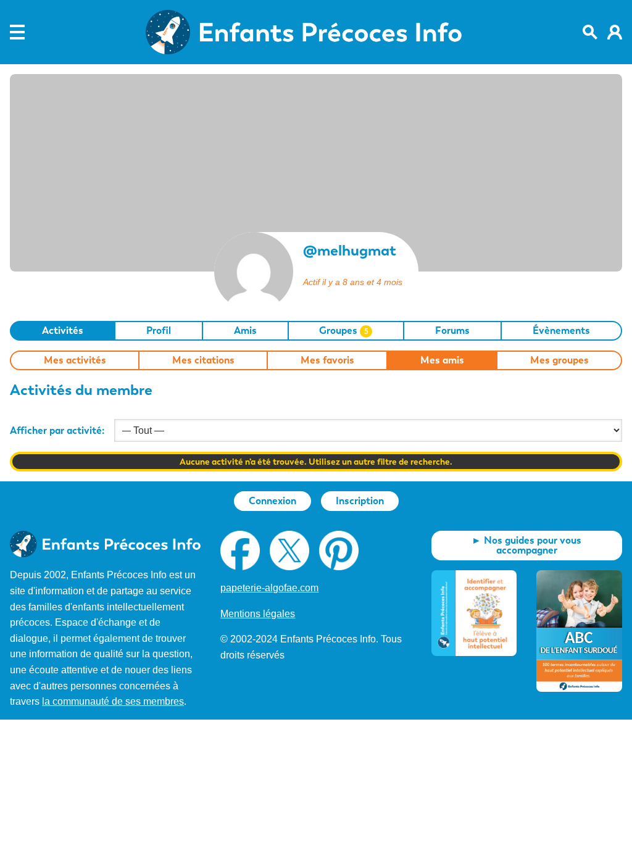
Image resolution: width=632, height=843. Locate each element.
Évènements (561, 330)
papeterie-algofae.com (269, 588)
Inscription (360, 500)
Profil (158, 330)
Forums (452, 330)
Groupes (343, 330)
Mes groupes (559, 360)
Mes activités (75, 360)
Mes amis (442, 360)
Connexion (272, 500)
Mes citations (203, 360)
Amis (245, 330)
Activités (62, 330)
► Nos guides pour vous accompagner (526, 545)
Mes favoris (327, 360)
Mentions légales (257, 613)
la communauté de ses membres (113, 701)
